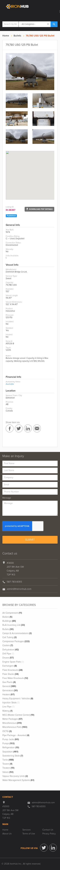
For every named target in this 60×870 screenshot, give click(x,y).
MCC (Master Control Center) (18, 715)
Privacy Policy (49, 834)
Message (6, 498)
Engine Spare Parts (13, 662)
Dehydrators (10, 650)
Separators (10, 752)
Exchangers (9, 666)
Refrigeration (10, 747)
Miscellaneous (12, 723)
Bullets (17, 36)
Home (5, 36)
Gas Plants (9, 682)
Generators (10, 690)
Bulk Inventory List (13, 625)
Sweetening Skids (12, 756)
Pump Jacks (10, 739)
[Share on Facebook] (9, 428)
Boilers (7, 617)
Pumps (8, 743)
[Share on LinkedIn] (28, 428)
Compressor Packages (16, 641)
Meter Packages (12, 719)
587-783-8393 (14, 582)
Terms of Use (28, 834)
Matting (7, 711)
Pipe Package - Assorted (15, 735)
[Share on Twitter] (19, 428)
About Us (7, 834)
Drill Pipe (8, 654)
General (9, 686)
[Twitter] (44, 848)
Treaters (8, 768)
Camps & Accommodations (17, 633)
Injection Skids (11, 703)
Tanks (8, 760)
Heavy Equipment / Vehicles (17, 698)
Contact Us (47, 830)
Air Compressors (12, 613)
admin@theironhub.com (19, 589)
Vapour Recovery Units (15, 776)
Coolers (7, 645)
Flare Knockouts (12, 670)
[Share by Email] (37, 428)
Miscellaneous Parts (14, 727)
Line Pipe (8, 707)
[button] (39, 209)
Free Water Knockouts (15, 678)
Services (26, 830)
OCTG (7, 731)
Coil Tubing (9, 637)
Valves (7, 772)
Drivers (8, 658)
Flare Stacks (10, 674)
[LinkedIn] (53, 848)
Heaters (8, 694)
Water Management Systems (18, 780)
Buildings (9, 621)
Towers (7, 764)
